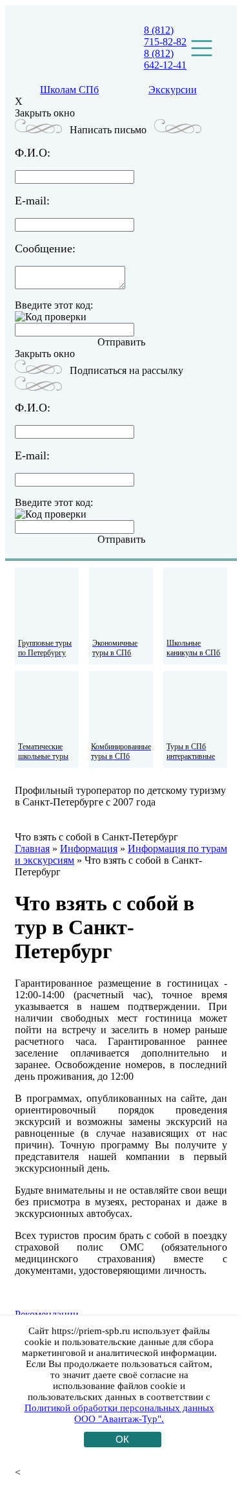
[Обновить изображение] (50, 317)
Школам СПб (69, 89)
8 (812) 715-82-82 (165, 36)
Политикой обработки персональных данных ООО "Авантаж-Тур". (119, 1413)
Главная (32, 848)
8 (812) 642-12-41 (165, 59)
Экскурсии (172, 89)
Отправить (121, 341)
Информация (88, 848)
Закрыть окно (45, 112)
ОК (122, 1439)
